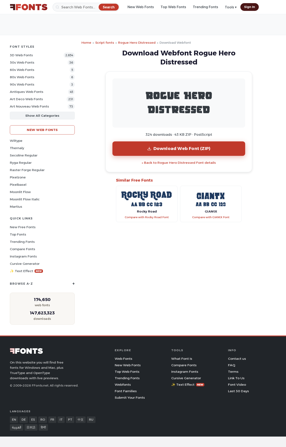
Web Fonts (123, 359)
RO (42, 419)
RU (91, 419)
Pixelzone (18, 177)
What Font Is (181, 359)
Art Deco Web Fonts (26, 99)
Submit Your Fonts (130, 398)
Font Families (126, 391)
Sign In (249, 7)
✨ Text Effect (26, 271)
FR (52, 419)
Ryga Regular (21, 163)
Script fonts (104, 43)
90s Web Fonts (22, 84)
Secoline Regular (23, 155)
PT (70, 419)
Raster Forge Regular (27, 170)
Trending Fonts (205, 7)
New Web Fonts (141, 7)
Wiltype (16, 141)
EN (14, 419)
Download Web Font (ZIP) (182, 148)
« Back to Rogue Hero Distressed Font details (179, 163)
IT (61, 419)
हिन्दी (43, 427)
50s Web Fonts (22, 62)
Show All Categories (42, 116)
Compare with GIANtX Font (210, 217)
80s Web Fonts (22, 77)
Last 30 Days (238, 391)
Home (86, 43)
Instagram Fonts (23, 256)
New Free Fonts (23, 227)
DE (24, 419)
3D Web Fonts (21, 55)
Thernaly (17, 148)
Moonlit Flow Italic (25, 199)
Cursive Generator (25, 264)
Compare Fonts (22, 249)
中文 (81, 419)
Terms (233, 372)
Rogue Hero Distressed (137, 43)
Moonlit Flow (20, 192)
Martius (16, 207)
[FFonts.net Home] (29, 7)
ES (33, 419)
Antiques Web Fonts (26, 92)
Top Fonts (18, 234)
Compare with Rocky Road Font (147, 217)
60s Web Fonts (22, 70)
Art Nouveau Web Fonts (29, 106)
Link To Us (236, 378)
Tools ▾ (231, 7)
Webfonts (123, 385)
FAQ (231, 365)
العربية (16, 427)
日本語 (31, 427)
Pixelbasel (18, 185)
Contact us (237, 359)
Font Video (237, 385)
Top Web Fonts (173, 7)
